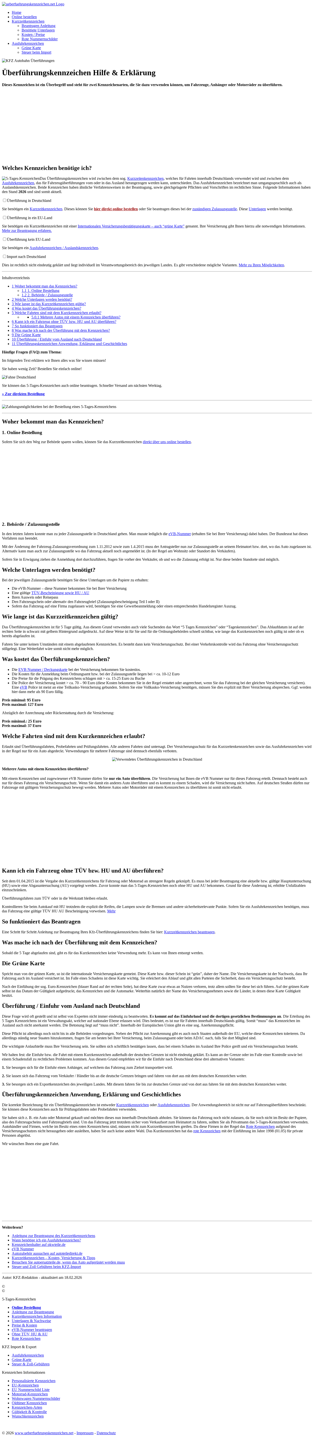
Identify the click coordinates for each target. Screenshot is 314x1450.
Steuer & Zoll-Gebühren (31, 1364)
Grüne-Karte (21, 1360)
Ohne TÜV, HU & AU (30, 1334)
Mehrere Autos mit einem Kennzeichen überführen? (75, 317)
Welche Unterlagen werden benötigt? (42, 299)
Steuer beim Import (36, 52)
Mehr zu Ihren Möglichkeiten (261, 265)
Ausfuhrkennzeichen (28, 43)
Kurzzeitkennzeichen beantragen (189, 932)
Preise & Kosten (24, 1325)
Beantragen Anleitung (38, 26)
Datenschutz (106, 1433)
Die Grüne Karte (26, 335)
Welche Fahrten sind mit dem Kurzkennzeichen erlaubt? (56, 313)
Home (16, 12)
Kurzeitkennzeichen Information (37, 1316)
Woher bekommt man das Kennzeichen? (44, 286)
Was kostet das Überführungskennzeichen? (46, 308)
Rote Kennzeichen (260, 1126)
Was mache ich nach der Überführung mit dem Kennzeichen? (61, 330)
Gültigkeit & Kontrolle (29, 1412)
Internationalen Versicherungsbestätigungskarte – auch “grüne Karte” (131, 226)
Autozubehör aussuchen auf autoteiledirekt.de (47, 1253)
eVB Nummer (23, 1249)
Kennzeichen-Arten (27, 1407)
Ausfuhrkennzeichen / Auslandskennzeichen (63, 248)
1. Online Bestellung (40, 290)
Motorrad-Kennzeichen (30, 1394)
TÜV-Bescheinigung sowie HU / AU (60, 593)
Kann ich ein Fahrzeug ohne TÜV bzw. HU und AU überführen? (64, 321)
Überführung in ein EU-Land (29, 218)
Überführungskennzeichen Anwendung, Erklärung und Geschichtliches (69, 344)
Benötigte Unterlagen (38, 30)
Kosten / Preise (33, 34)
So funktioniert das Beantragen (37, 326)
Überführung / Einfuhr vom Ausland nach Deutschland (57, 339)
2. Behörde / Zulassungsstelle (47, 295)
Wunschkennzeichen (28, 1416)
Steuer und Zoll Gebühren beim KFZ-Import (46, 1267)
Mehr (111, 911)
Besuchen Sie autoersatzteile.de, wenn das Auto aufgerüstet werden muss (68, 1262)
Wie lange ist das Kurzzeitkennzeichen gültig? (49, 304)
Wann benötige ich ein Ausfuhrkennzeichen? (46, 1240)
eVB (23, 687)
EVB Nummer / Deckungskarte (42, 669)
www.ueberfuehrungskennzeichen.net (44, 1433)
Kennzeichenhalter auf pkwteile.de (38, 1244)
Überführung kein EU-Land (28, 239)
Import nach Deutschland (26, 257)
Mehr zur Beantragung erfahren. (27, 230)
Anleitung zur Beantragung (33, 1312)
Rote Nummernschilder (40, 39)
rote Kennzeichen (207, 1131)
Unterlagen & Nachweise (31, 1321)
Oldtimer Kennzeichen (29, 1403)
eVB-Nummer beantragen (32, 1330)
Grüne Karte (31, 48)
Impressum (85, 1433)
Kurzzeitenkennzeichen (145, 178)
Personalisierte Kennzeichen (33, 1381)
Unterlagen (257, 209)
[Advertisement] (149, 125)
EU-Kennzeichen (25, 1385)
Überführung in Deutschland (29, 200)
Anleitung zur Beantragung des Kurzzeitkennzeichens (53, 1236)
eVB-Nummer (180, 534)
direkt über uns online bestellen (167, 442)
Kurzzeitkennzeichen (28, 21)
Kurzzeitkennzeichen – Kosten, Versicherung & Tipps (53, 1258)
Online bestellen (24, 17)
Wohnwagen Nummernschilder (36, 1398)
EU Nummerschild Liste (31, 1390)
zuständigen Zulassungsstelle (214, 209)
